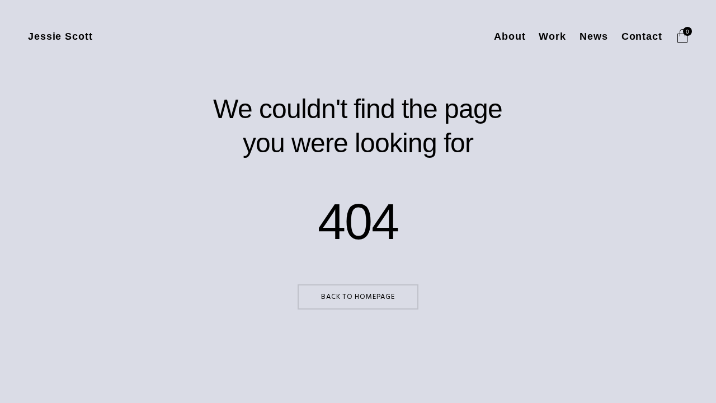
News (594, 36)
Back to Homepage (357, 297)
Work (552, 36)
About (510, 36)
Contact (641, 36)
